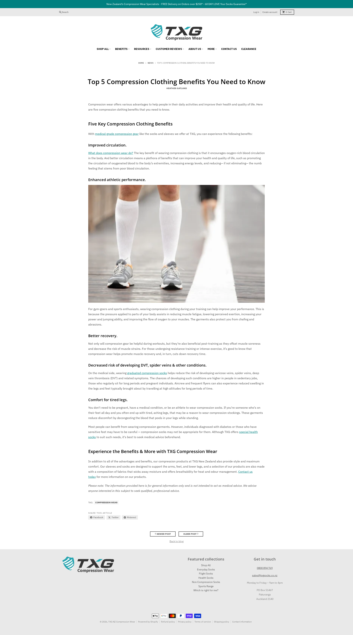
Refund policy (168, 621)
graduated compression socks (147, 373)
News (151, 63)
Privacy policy (184, 621)
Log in (256, 12)
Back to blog (176, 541)
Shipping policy (221, 621)
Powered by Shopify (148, 621)
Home (141, 63)
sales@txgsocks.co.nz (264, 575)
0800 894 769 (265, 568)
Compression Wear (106, 502)
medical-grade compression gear (117, 134)
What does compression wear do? (110, 153)
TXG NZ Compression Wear (121, 621)
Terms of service (203, 621)
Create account (269, 12)
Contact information (242, 621)
